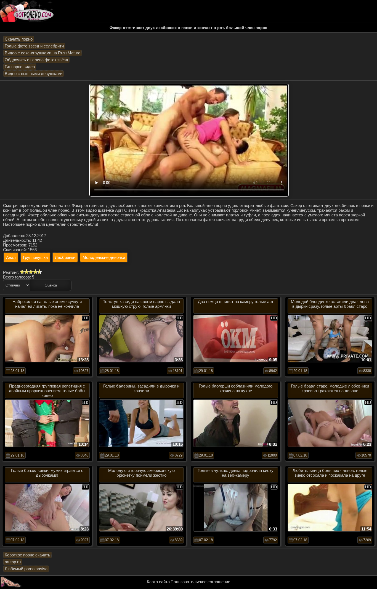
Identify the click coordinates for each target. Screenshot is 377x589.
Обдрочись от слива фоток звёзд (36, 59)
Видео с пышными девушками (33, 73)
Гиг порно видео (20, 66)
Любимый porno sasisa (26, 568)
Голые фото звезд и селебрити (34, 46)
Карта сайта (158, 581)
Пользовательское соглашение (200, 581)
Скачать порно (19, 39)
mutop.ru (13, 561)
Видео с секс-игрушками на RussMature (42, 53)
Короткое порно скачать (27, 555)
